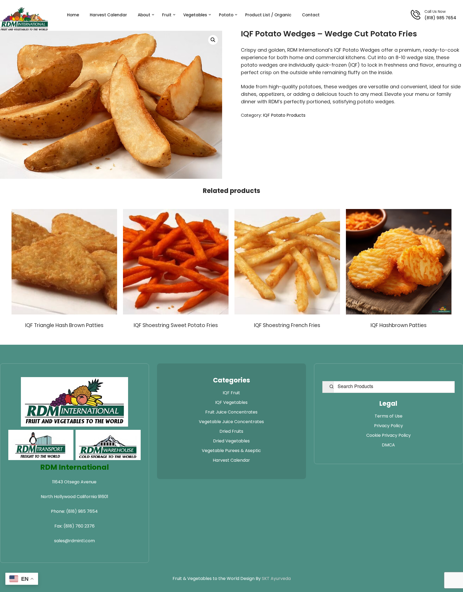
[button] (213, 40)
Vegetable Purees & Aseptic (231, 450)
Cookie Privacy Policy (388, 435)
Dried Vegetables (231, 441)
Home (73, 15)
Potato (226, 15)
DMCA (388, 445)
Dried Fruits (231, 431)
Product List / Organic (268, 15)
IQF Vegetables (231, 402)
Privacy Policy (388, 426)
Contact (311, 15)
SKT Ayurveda (276, 578)
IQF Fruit (231, 393)
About (144, 15)
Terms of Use (388, 416)
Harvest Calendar (108, 15)
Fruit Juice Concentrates (231, 412)
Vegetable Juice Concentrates (231, 422)
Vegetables (195, 15)
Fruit (166, 15)
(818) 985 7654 (440, 18)
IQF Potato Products (284, 115)
